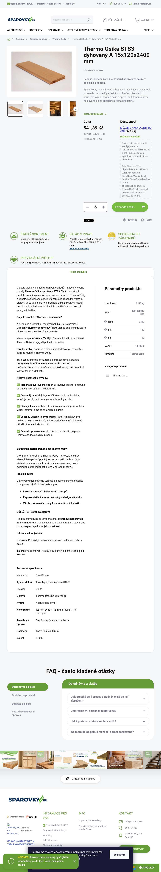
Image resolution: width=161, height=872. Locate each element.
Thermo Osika (120, 375)
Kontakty (70, 4)
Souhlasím (119, 854)
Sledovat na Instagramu (83, 778)
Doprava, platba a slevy (89, 820)
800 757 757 (131, 828)
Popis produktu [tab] (78, 271)
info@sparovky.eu (134, 821)
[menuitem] (16, 30)
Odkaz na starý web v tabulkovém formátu (20, 842)
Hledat (89, 19)
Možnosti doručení (130, 137)
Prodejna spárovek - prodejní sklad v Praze (92, 827)
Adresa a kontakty (79, 248)
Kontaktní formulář (134, 849)
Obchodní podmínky (52, 845)
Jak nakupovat (50, 840)
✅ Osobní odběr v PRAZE (20, 4)
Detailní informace (93, 114)
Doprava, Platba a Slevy (49, 4)
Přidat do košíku (125, 207)
